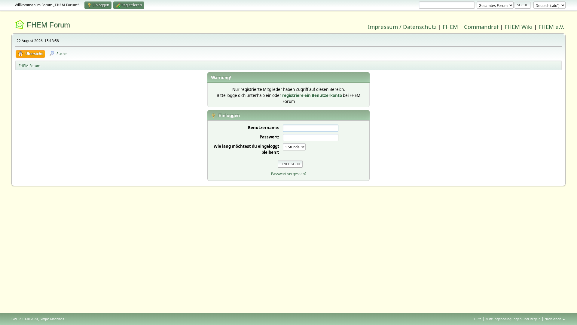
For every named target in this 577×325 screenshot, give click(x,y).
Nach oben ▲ (555, 319)
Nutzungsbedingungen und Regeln (513, 319)
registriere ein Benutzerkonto (312, 95)
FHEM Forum (48, 25)
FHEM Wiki (519, 26)
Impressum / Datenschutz (402, 26)
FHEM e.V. (551, 26)
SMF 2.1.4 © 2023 (24, 319)
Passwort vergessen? (288, 173)
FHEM (450, 26)
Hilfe (477, 319)
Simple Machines (52, 319)
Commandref (481, 26)
